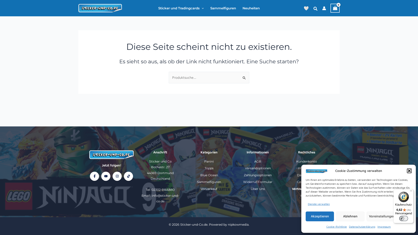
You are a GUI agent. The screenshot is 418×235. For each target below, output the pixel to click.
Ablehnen (350, 216)
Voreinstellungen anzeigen (389, 216)
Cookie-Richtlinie (336, 226)
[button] (409, 171)
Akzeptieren (320, 216)
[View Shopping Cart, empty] (335, 8)
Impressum (384, 226)
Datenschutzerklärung (362, 226)
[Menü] (411, 192)
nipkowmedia (238, 225)
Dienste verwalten (319, 204)
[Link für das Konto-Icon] (324, 8)
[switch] (403, 218)
